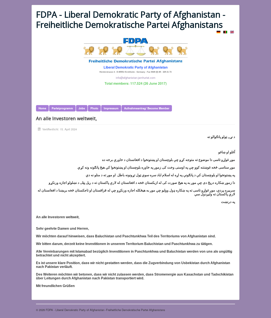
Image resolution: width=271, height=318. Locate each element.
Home (42, 108)
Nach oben (228, 310)
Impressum (111, 108)
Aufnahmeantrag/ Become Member (146, 108)
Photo (94, 108)
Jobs (82, 108)
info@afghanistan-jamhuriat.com (135, 78)
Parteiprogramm (62, 108)
